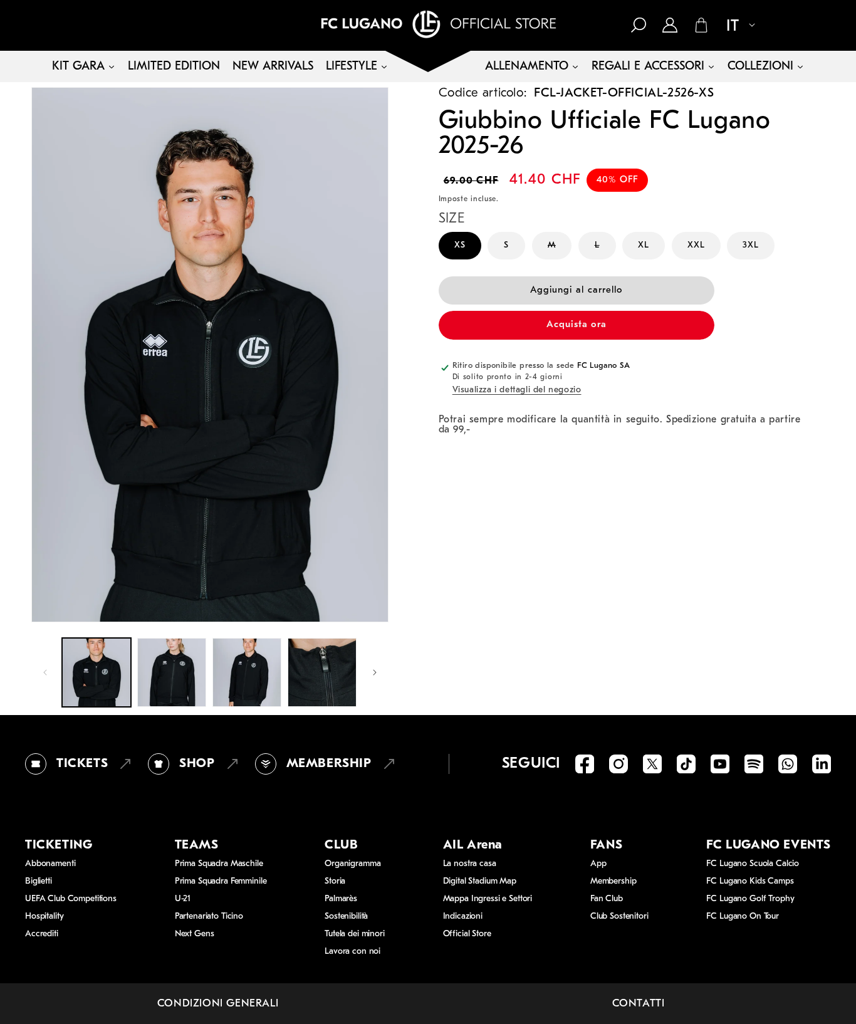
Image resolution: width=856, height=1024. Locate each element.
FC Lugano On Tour (742, 916)
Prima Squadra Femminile (221, 881)
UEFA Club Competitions (71, 899)
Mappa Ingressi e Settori (488, 899)
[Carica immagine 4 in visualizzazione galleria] (322, 672)
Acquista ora (576, 325)
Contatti (638, 1003)
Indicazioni (463, 916)
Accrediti (41, 934)
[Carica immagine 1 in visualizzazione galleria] (96, 672)
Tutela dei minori (355, 934)
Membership (613, 881)
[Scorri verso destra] (375, 672)
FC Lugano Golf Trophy (750, 899)
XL (643, 245)
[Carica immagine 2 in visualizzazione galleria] (171, 672)
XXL (696, 245)
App (598, 864)
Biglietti (38, 881)
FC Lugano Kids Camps (749, 881)
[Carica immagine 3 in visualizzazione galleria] (246, 672)
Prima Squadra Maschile (219, 864)
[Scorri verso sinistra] (45, 672)
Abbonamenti (50, 864)
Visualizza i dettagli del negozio (517, 390)
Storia (335, 881)
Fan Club (606, 899)
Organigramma (352, 864)
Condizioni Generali (217, 1003)
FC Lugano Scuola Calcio (752, 864)
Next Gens (194, 934)
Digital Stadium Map (479, 881)
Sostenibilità (346, 916)
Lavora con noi (352, 951)
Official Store (467, 934)
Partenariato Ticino (209, 916)
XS (460, 245)
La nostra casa (469, 864)
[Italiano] (735, 26)
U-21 (183, 899)
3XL (751, 245)
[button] (638, 25)
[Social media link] (584, 764)
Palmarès (341, 899)
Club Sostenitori (619, 916)
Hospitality (44, 916)
